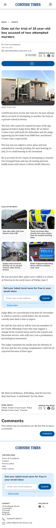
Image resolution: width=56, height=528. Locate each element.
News (4, 22)
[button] (5, 4)
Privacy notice (12, 305)
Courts (14, 22)
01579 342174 (15, 519)
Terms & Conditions (10, 458)
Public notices (8, 469)
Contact (5, 461)
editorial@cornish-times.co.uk (19, 523)
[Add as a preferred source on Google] (31, 55)
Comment (47, 434)
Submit (45, 298)
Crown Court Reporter (12, 45)
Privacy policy (8, 463)
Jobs (4, 466)
